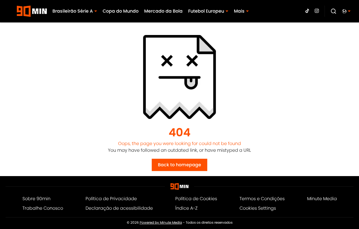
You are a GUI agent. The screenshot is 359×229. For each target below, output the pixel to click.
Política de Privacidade (111, 198)
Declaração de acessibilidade (119, 208)
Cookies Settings (258, 208)
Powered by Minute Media (161, 222)
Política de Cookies (196, 198)
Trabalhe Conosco (42, 208)
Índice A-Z (186, 208)
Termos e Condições (262, 198)
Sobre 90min (36, 198)
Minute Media (322, 198)
